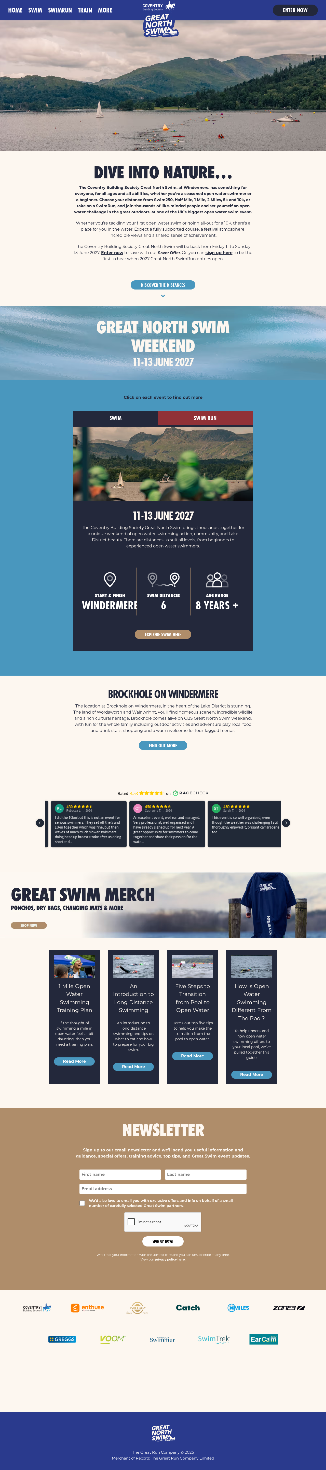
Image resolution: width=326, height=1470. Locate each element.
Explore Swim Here (163, 634)
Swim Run (205, 418)
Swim (35, 10)
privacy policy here (170, 1259)
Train (85, 10)
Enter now (295, 10)
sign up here (219, 252)
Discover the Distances (163, 285)
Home (15, 10)
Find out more (163, 745)
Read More (74, 1061)
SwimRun (60, 10)
